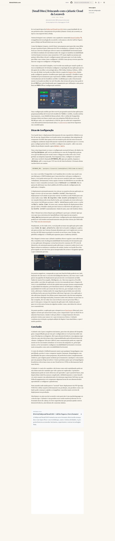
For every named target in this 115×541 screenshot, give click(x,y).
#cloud (53, 17)
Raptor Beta (72, 72)
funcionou (68, 310)
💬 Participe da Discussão (62, 20)
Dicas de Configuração (95, 10)
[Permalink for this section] (55, 130)
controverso (63, 123)
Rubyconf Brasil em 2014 (54, 29)
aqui (62, 22)
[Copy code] (82, 168)
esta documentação (44, 222)
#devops (61, 17)
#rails (57, 17)
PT (98, 2)
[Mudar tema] (104, 2)
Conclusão (91, 12)
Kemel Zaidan (75, 38)
